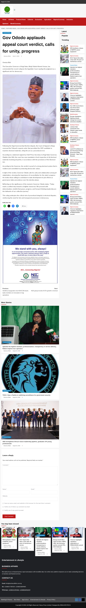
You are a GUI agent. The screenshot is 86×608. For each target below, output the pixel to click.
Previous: (15, 292)
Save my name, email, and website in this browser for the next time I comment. (27, 503)
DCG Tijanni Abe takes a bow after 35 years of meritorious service (76, 59)
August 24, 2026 (16, 350)
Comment (6, 465)
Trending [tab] (65, 40)
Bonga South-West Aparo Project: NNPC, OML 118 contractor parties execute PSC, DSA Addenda (76, 86)
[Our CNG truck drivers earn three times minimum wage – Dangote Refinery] (64, 111)
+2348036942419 (25, 590)
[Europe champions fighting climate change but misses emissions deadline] (64, 121)
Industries (70, 19)
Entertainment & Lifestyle (37, 599)
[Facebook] (79, 599)
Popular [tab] (64, 36)
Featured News (21, 19)
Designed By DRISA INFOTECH (61, 605)
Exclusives (38, 19)
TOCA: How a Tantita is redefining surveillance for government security (26, 395)
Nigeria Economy (58, 19)
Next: (44, 289)
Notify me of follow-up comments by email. (17, 506)
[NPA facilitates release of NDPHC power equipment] (64, 52)
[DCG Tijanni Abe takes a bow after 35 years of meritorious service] (64, 62)
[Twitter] (83, 599)
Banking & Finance (74, 124)
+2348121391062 (14, 590)
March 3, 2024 (16, 56)
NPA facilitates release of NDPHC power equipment (76, 49)
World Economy (15, 23)
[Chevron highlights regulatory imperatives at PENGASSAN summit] (64, 100)
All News (11, 19)
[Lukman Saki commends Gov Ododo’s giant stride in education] (64, 132)
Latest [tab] (64, 31)
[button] (84, 21)
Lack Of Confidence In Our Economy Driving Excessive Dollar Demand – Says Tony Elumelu (76, 152)
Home (4, 19)
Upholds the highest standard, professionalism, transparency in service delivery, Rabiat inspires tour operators (76, 73)
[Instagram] (76, 599)
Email (33, 489)
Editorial (30, 19)
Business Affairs (7, 56)
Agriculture (47, 19)
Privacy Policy (51, 599)
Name (5, 489)
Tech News (17, 599)
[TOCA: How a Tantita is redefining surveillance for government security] (30, 373)
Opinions (5, 23)
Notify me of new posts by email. (14, 510)
